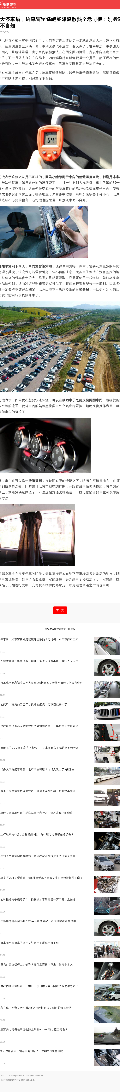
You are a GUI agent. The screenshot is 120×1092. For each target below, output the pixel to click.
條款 (23, 1080)
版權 (32, 1080)
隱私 (28, 1080)
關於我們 (5, 1080)
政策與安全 (15, 1080)
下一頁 (60, 610)
